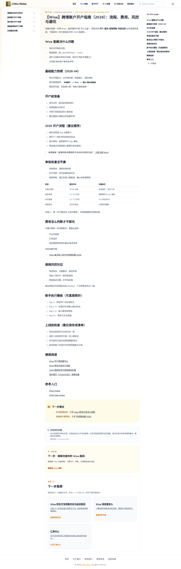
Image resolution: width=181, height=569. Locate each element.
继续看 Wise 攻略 (55, 468)
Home (50, 12)
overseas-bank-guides (63, 12)
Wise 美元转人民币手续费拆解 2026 (65, 255)
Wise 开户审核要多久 (58, 361)
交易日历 (119, 4)
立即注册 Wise (101, 152)
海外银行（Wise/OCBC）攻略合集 (64, 374)
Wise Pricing (54, 391)
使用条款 (100, 559)
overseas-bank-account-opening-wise (92, 12)
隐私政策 (112, 559)
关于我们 (77, 559)
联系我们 (130, 4)
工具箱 (107, 4)
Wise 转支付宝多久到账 (59, 365)
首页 (74, 4)
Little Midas (85, 565)
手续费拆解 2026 (83, 416)
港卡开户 (95, 4)
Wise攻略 (84, 4)
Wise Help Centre (57, 395)
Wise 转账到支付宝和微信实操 (62, 370)
